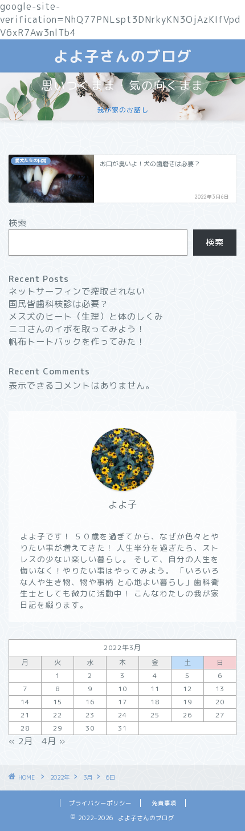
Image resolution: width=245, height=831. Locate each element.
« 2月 (21, 741)
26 (187, 715)
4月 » (54, 741)
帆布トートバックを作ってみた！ (77, 342)
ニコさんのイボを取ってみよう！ (77, 329)
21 (25, 715)
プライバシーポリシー (100, 803)
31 (122, 728)
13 (219, 688)
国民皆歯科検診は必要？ (59, 304)
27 (219, 715)
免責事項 (164, 803)
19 (187, 702)
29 (57, 728)
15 (57, 702)
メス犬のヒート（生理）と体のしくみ (86, 316)
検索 (18, 223)
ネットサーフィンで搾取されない (77, 291)
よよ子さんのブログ (123, 56)
